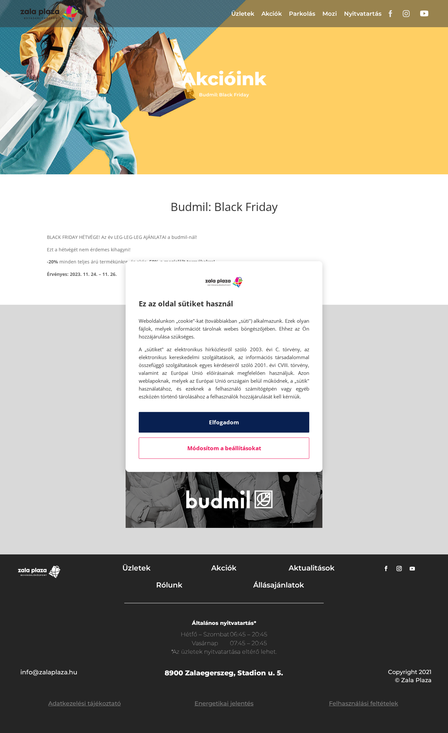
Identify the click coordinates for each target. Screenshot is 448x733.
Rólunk (169, 585)
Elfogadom (224, 422)
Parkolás (302, 13)
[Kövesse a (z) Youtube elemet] (412, 568)
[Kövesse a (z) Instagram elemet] (399, 568)
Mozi (329, 13)
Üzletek (242, 13)
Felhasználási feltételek (363, 703)
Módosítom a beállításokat (224, 448)
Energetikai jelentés (224, 703)
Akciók (271, 13)
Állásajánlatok (278, 585)
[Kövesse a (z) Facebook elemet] (386, 568)
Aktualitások (312, 568)
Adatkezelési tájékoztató (84, 703)
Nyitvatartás (362, 13)
